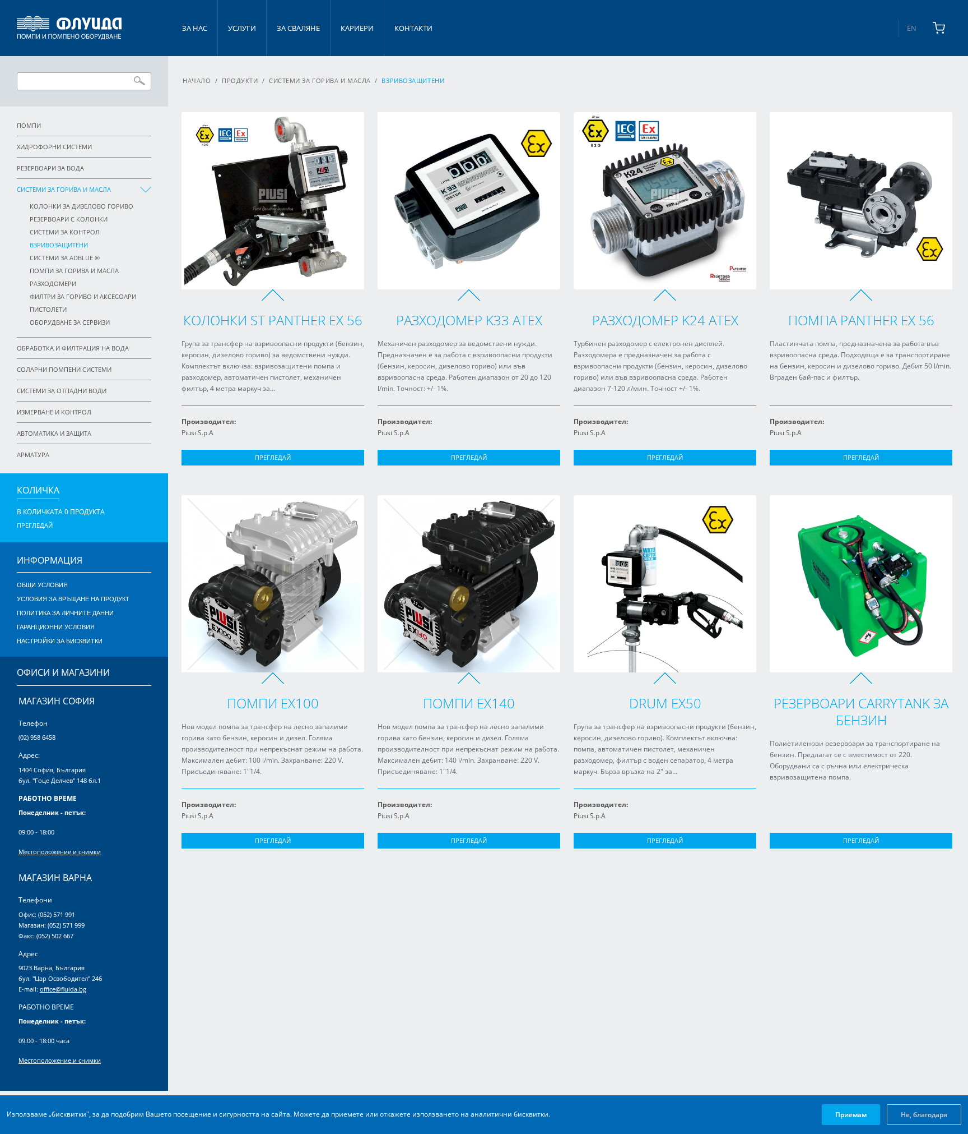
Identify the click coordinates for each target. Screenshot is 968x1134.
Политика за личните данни (65, 613)
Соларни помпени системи (64, 369)
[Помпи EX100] (272, 583)
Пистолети (48, 309)
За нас (194, 28)
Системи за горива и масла (64, 189)
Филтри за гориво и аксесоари (83, 296)
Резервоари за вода (50, 168)
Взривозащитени (59, 245)
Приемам (851, 1114)
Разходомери (53, 283)
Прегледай (273, 457)
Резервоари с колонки (69, 219)
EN (911, 28)
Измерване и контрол (54, 412)
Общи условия (42, 585)
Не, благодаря (924, 1114)
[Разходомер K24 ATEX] (664, 200)
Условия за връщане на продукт (73, 599)
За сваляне (298, 28)
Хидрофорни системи (54, 146)
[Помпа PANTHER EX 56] (861, 200)
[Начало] (69, 28)
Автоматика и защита (54, 433)
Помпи (29, 125)
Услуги (242, 28)
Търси (139, 80)
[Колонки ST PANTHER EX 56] (272, 200)
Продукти (240, 80)
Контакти (413, 28)
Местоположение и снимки (59, 851)
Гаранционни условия (56, 627)
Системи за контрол (65, 232)
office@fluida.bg (63, 989)
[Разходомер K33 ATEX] (468, 200)
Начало (197, 80)
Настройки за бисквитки (60, 641)
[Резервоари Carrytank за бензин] (861, 583)
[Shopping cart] (939, 28)
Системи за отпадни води (61, 390)
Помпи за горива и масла (74, 270)
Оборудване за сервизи (70, 322)
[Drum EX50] (664, 583)
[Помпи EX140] (468, 583)
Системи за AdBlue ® (65, 257)
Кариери (357, 28)
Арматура (33, 454)
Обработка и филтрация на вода (73, 348)
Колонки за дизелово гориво (81, 206)
